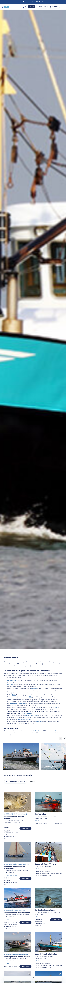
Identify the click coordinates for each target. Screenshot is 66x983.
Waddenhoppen (38, 731)
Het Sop (54, 707)
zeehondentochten (31, 715)
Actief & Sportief (19, 654)
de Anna (34, 689)
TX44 (30, 697)
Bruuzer (39, 721)
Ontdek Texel (8, 654)
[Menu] (63, 7)
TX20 (14, 695)
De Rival (10, 684)
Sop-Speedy (27, 713)
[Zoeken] (18, 6)
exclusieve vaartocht (25, 719)
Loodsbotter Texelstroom (17, 703)
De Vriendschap (12, 680)
